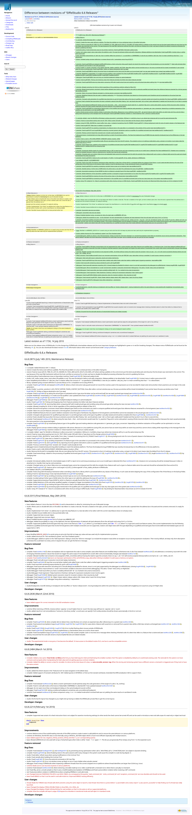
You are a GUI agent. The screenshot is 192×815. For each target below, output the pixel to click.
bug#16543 (39, 630)
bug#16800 (132, 453)
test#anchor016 (161, 453)
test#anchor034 (137, 393)
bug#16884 (133, 396)
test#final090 (59, 385)
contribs (36, 19)
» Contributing (9, 41)
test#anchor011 (126, 441)
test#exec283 (147, 552)
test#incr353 (141, 482)
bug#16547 (69, 624)
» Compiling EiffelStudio (13, 39)
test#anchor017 (139, 443)
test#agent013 (62, 751)
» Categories (9, 22)
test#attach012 (131, 461)
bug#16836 (41, 430)
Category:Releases (110, 347)
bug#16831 (39, 402)
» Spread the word (11, 20)
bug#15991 (47, 577)
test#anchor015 (143, 453)
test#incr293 (167, 633)
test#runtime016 (42, 558)
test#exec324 (47, 684)
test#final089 (31, 425)
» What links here (10, 77)
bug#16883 (40, 393)
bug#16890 (180, 396)
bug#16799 (109, 453)
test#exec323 (46, 692)
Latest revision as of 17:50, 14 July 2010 (87, 17)
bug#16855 (40, 423)
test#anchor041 (55, 398)
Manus (76, 19)
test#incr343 (31, 626)
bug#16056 (110, 434)
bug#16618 (41, 690)
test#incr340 (127, 622)
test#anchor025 (164, 408)
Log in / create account (184, 4)
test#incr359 (100, 396)
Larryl (27, 19)
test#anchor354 (112, 478)
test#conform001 (107, 686)
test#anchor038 (168, 396)
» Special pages (10, 81)
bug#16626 (40, 562)
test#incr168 (41, 552)
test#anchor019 (98, 476)
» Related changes (11, 79)
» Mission (8, 18)
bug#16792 (109, 482)
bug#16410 (39, 761)
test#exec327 (47, 419)
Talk (30, 19)
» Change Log (9, 43)
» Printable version (11, 83)
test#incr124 (131, 554)
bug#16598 (41, 575)
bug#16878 (40, 404)
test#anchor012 (126, 443)
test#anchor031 (122, 396)
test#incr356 (134, 404)
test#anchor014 (120, 453)
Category (28, 800)
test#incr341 (165, 624)
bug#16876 (110, 396)
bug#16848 (140, 415)
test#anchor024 (135, 487)
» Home (7, 16)
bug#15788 (39, 628)
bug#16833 (98, 489)
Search (6, 64)
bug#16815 (40, 467)
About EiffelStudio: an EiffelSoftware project (133, 810)
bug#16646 (72, 564)
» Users (7, 59)
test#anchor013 (97, 453)
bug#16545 (40, 622)
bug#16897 (44, 398)
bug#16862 (30, 391)
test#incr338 (178, 633)
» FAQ (7, 27)
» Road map (9, 45)
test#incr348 (122, 562)
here (65, 347)
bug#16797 (40, 443)
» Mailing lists (9, 29)
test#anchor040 (32, 398)
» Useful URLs (9, 48)
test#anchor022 (94, 484)
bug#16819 (40, 476)
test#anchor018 (174, 453)
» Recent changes (10, 57)
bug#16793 (130, 482)
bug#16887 (157, 396)
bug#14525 (54, 633)
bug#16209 (49, 628)
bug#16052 (64, 633)
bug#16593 (40, 753)
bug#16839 (40, 487)
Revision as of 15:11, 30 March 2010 (37, 17)
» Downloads (9, 25)
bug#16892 (133, 378)
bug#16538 (140, 566)
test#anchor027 (151, 415)
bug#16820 (77, 376)
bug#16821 (101, 478)
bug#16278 (59, 628)
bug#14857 (39, 759)
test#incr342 (176, 624)
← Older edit (29, 23)
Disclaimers (119, 810)
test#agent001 (47, 751)
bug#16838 (41, 400)
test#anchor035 (145, 396)
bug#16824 (40, 484)
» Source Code (9, 36)
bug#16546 (59, 624)
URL (32, 347)
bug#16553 (79, 624)
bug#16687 (72, 474)
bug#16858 (40, 385)
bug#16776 (41, 579)
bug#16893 (89, 396)
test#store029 (46, 768)
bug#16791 (40, 441)
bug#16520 (150, 566)
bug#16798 (85, 453)
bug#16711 (102, 436)
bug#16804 (53, 443)
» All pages (8, 55)
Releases (30, 802)
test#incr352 (119, 482)
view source (54, 17)
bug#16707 (39, 438)
